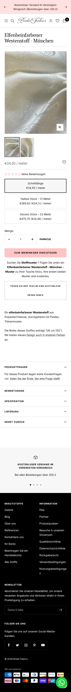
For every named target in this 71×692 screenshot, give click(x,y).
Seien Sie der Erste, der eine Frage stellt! (35, 378)
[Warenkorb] (64, 20)
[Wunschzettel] (57, 20)
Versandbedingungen (52, 562)
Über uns (10, 523)
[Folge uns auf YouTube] (43, 645)
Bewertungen (14, 390)
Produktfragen (16, 367)
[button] (13, 174)
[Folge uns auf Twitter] (17, 645)
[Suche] (12, 20)
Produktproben (48, 523)
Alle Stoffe (11, 562)
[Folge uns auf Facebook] (9, 645)
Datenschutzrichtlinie (52, 548)
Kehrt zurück (15, 422)
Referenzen (12, 530)
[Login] (50, 20)
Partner (43, 516)
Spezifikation (14, 401)
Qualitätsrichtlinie (50, 541)
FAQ (41, 509)
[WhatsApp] (61, 682)
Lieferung (12, 411)
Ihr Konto (10, 543)
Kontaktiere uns (14, 537)
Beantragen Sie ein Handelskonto (16, 553)
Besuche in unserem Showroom (51, 532)
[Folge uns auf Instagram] (26, 645)
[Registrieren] (60, 610)
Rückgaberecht (49, 555)
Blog (7, 516)
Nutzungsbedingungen (52, 571)
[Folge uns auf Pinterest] (34, 645)
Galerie (9, 509)
